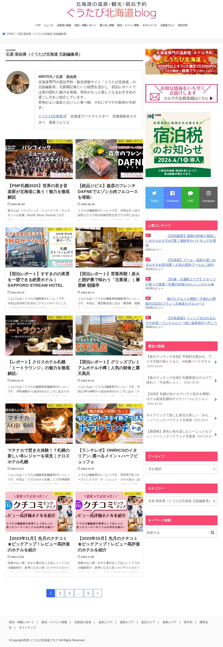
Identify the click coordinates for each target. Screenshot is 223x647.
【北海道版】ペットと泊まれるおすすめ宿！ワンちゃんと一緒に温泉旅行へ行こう (181, 320)
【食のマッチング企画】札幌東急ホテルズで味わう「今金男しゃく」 (179, 380)
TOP (38, 25)
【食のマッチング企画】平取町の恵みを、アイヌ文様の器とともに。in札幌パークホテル (179, 361)
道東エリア (169, 622)
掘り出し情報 (107, 25)
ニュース (48, 25)
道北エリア (148, 622)
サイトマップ (27, 627)
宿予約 (188, 622)
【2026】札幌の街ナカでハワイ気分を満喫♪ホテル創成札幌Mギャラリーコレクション (178, 398)
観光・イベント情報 (128, 25)
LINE (190, 200)
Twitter (154, 200)
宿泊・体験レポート (85, 25)
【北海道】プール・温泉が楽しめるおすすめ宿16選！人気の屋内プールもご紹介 (180, 262)
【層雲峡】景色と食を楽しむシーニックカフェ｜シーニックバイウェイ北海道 (179, 434)
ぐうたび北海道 (50, 116)
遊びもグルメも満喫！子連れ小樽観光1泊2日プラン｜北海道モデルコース (180, 301)
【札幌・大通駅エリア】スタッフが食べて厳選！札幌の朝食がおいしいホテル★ (180, 282)
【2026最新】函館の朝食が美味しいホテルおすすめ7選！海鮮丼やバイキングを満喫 (180, 240)
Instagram (208, 200)
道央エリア (105, 622)
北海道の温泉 (64, 25)
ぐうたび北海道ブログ (44, 640)
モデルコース (149, 25)
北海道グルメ (167, 25)
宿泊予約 (183, 25)
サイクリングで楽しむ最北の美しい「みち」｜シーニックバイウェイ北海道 (179, 417)
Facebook (172, 200)
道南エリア (127, 622)
